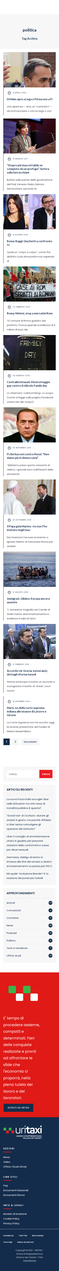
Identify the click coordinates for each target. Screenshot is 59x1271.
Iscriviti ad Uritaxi (18, 1107)
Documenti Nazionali (15, 1190)
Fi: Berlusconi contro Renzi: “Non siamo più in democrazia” (28, 455)
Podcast (12, 933)
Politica (11, 940)
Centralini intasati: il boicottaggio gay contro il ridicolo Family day (28, 383)
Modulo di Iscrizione (15, 1214)
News (10, 925)
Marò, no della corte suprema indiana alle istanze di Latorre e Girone (26, 711)
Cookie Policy (11, 1218)
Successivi (30, 742)
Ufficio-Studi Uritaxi (15, 1166)
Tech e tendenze (17, 948)
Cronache (13, 918)
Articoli (11, 903)
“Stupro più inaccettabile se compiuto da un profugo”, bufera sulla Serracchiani (28, 168)
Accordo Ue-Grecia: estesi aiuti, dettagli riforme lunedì (27, 672)
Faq (5, 1185)
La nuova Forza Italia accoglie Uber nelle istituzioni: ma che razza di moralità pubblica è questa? (28, 803)
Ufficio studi (14, 955)
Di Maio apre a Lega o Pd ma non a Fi (29, 99)
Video (6, 1162)
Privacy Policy (11, 1223)
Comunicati (14, 910)
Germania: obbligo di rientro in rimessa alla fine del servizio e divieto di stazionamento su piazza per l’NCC (29, 861)
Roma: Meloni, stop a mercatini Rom (30, 313)
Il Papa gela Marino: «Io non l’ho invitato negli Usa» (27, 528)
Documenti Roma (14, 1195)
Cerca (46, 774)
